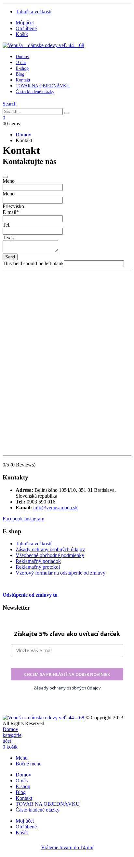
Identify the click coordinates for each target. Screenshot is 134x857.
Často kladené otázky (35, 91)
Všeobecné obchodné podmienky (50, 555)
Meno (9, 181)
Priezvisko (13, 206)
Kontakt (23, 80)
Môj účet (25, 22)
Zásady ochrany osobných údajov (50, 549)
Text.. (8, 237)
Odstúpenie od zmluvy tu (30, 595)
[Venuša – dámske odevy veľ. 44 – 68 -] (43, 45)
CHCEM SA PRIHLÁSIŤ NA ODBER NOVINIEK (67, 674)
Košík (22, 34)
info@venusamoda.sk (55, 507)
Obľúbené (26, 28)
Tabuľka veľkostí (33, 11)
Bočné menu (29, 763)
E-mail (11, 212)
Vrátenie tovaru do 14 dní (67, 847)
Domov (22, 56)
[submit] (5, 177)
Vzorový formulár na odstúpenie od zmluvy (60, 573)
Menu (22, 758)
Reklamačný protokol (38, 567)
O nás (21, 62)
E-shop (22, 68)
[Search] (66, 113)
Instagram (34, 518)
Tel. (6, 225)
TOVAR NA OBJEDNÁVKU (43, 85)
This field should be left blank (33, 263)
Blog (20, 74)
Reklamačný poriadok (38, 561)
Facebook (13, 518)
